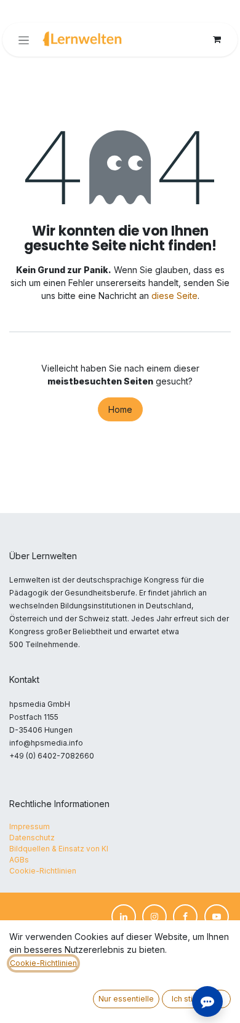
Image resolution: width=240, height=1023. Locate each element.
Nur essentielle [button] (126, 998)
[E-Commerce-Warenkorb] (217, 39)
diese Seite (174, 295)
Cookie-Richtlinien (43, 963)
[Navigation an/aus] (23, 40)
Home (120, 409)
